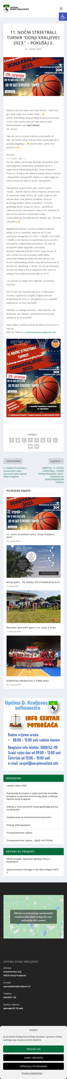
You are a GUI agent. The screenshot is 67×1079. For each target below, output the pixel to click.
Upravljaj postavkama (33, 1066)
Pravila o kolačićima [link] (32, 1073)
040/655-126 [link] (9, 997)
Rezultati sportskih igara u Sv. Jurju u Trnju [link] (31, 627)
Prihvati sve (33, 1049)
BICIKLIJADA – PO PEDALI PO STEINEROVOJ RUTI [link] (33, 582)
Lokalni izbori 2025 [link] (17, 785)
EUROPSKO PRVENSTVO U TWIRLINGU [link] (28, 680)
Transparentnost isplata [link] (19, 832)
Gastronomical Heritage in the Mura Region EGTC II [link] (33, 871)
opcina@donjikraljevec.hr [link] (17, 986)
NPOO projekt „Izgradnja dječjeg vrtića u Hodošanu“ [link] (28, 860)
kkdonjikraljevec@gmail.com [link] (41, 332)
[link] (63, 17)
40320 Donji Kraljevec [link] (14, 975)
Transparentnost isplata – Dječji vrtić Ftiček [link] (30, 840)
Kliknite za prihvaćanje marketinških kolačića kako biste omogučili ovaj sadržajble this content (33, 917)
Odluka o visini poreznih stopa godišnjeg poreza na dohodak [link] (32, 808)
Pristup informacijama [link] (18, 825)
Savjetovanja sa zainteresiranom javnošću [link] (29, 817)
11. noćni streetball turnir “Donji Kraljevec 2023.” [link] (31, 536)
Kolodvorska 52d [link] (12, 971)
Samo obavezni (33, 1057)
